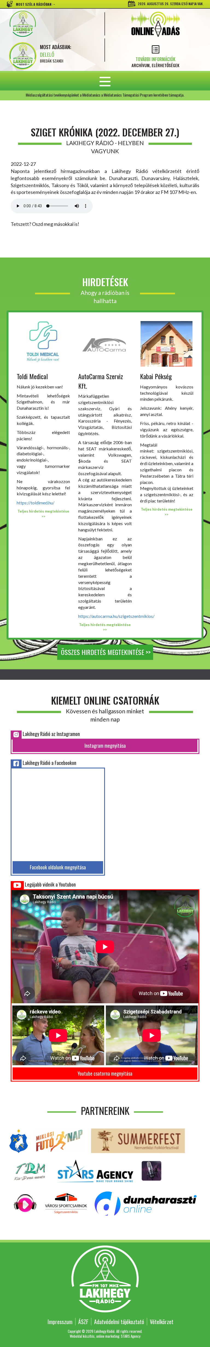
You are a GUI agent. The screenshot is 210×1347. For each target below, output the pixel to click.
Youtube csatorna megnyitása (105, 1073)
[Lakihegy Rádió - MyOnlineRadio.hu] (151, 1170)
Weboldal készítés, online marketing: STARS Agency (105, 1336)
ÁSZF (83, 1322)
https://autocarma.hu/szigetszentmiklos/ (116, 616)
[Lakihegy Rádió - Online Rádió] (25, 1203)
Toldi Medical (32, 376)
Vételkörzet (161, 1322)
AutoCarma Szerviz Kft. (100, 380)
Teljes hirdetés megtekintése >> (43, 514)
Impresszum (60, 1322)
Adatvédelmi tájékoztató (119, 1322)
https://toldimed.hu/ (35, 502)
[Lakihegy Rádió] (53, 24)
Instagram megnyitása (105, 745)
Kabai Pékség (156, 376)
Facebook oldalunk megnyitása (58, 867)
